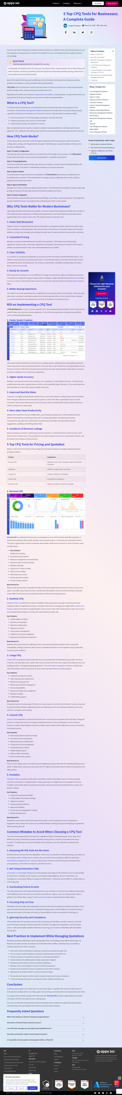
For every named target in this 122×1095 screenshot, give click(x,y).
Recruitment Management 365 (12, 1057)
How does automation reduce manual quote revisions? (27, 1034)
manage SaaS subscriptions (44, 94)
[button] (46, 1017)
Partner (56, 1071)
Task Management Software (98, 126)
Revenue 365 (32, 1070)
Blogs (55, 1054)
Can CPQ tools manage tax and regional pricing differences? (29, 1028)
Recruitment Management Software (100, 118)
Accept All (32, 1088)
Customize (11, 1088)
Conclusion (94, 80)
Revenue (92, 124)
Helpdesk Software (95, 94)
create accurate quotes (58, 87)
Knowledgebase (58, 1057)
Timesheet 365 (8, 1068)
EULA (24, 1093)
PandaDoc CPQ (12, 779)
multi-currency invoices (42, 897)
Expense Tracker (94, 97)
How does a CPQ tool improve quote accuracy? (24, 1022)
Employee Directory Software (98, 100)
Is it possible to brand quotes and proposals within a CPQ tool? (30, 1040)
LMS (90, 121)
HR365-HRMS (93, 129)
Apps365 (14, 1093)
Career (56, 1068)
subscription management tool (18, 860)
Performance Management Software (101, 113)
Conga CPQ (11, 659)
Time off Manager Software (98, 132)
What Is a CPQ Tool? (97, 54)
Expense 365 (7, 1074)
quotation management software (31, 110)
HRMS (5, 1054)
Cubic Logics (48, 1093)
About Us (56, 1065)
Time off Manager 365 (10, 1071)
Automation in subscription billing (19, 873)
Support (56, 1060)
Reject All (21, 1088)
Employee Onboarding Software (99, 110)
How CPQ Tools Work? (98, 57)
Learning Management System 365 (13, 1062)
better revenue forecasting (17, 266)
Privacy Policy (30, 1093)
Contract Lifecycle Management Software (99, 106)
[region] (21, 1083)
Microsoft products (58, 543)
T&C (21, 1093)
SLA (18, 1093)
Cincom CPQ (11, 719)
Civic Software (94, 116)
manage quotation (49, 177)
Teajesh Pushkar (74, 25)
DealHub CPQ (12, 603)
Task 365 (31, 1065)
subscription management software (60, 665)
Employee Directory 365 (10, 1065)
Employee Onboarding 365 (11, 1060)
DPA (35, 1093)
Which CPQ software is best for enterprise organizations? (28, 1017)
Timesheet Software (95, 102)
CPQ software (54, 229)
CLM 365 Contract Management (37, 1062)
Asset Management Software (98, 91)
